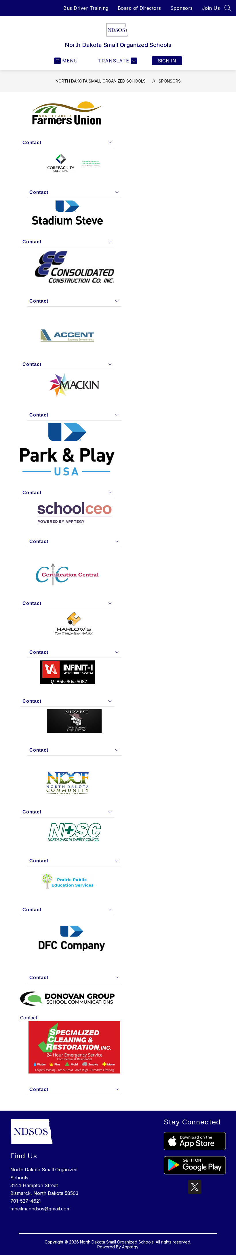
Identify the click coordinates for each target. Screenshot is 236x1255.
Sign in (167, 61)
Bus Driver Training (86, 8)
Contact (29, 1018)
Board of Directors (139, 8)
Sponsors (181, 8)
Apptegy (130, 1246)
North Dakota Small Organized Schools (101, 81)
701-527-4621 (25, 1201)
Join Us (211, 8)
